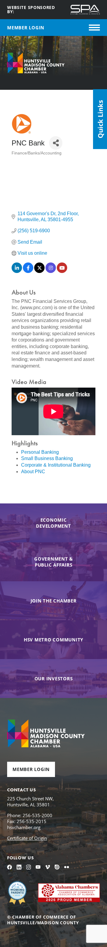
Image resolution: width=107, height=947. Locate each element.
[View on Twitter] (39, 271)
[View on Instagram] (50, 271)
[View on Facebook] (28, 271)
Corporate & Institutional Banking (56, 465)
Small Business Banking (47, 458)
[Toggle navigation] (94, 28)
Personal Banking (40, 452)
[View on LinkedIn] (17, 271)
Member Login (31, 769)
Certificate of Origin (27, 838)
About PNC (33, 471)
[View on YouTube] (62, 271)
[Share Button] (55, 143)
